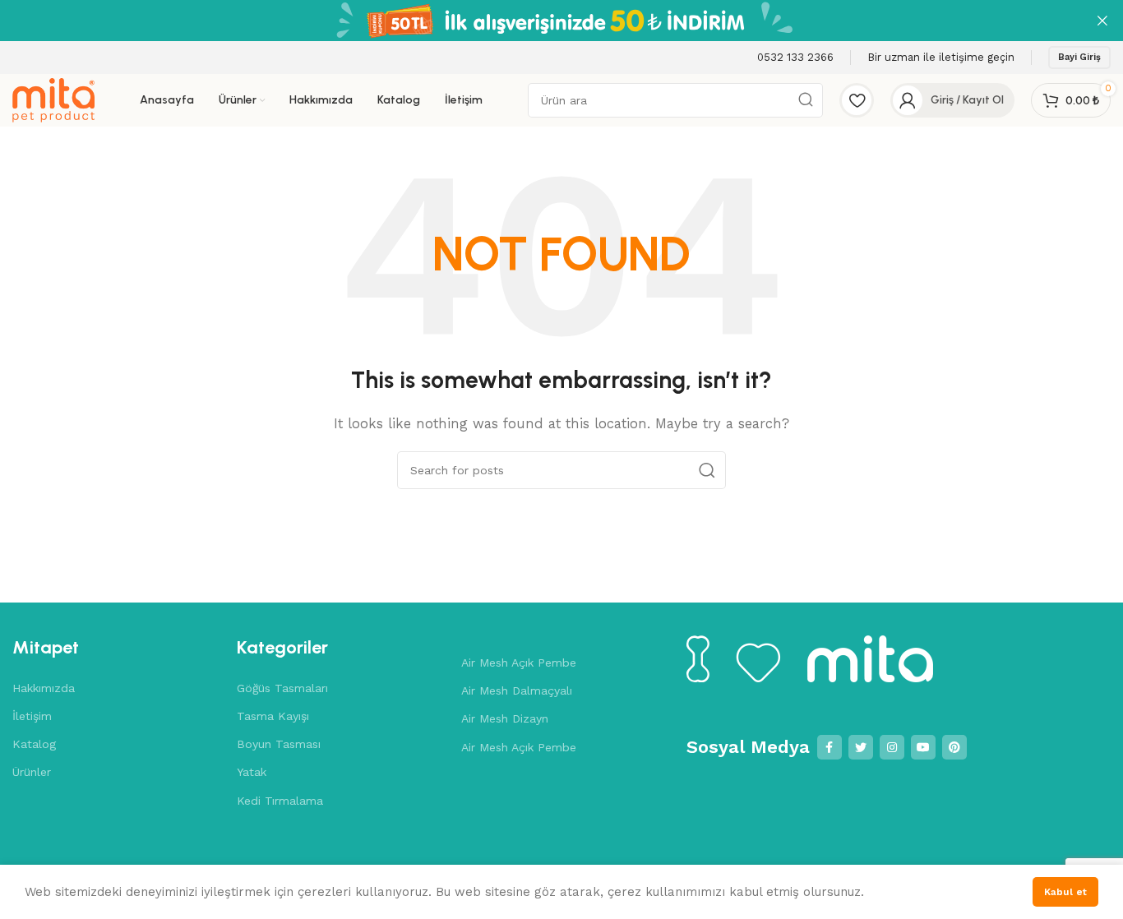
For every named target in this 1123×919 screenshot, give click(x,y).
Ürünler (31, 771)
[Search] (707, 470)
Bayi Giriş (1079, 57)
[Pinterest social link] (954, 747)
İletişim (32, 716)
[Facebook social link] (829, 747)
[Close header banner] (1102, 20)
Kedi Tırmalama (280, 800)
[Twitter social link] (860, 747)
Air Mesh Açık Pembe (518, 662)
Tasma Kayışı (273, 716)
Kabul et (1065, 892)
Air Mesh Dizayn (504, 718)
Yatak (251, 771)
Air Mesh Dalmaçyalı (516, 690)
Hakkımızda (43, 688)
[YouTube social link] (923, 747)
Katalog (34, 743)
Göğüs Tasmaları (282, 688)
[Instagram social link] (892, 747)
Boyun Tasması (279, 743)
